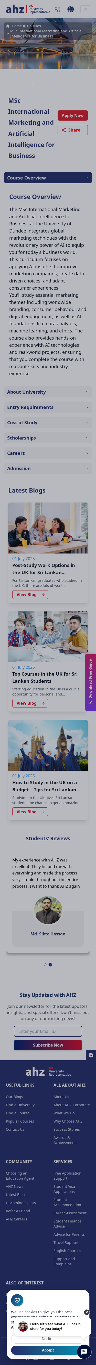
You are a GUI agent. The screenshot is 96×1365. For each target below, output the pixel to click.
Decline (48, 1338)
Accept (48, 1350)
